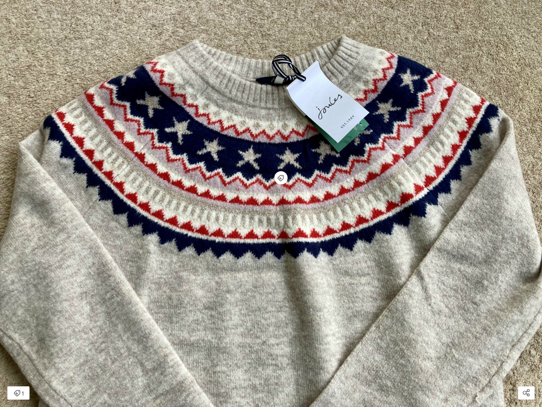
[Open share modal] (526, 393)
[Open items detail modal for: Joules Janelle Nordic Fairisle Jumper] (281, 177)
